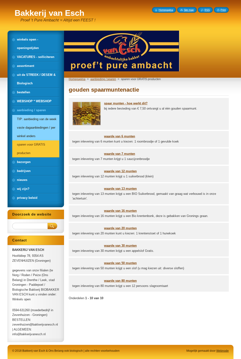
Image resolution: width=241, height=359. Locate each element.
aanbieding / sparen (103, 79)
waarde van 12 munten (120, 171)
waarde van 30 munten (120, 245)
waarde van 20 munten (120, 228)
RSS (207, 9)
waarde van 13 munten (120, 188)
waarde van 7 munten (119, 153)
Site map (189, 9)
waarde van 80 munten (120, 280)
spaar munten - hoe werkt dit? (126, 103)
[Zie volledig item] (86, 124)
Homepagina (77, 79)
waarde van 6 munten (119, 136)
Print (223, 9)
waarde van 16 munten (120, 210)
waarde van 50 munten (120, 263)
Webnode (222, 350)
